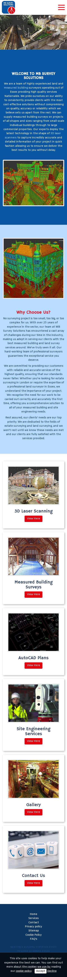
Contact (33, 922)
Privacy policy (33, 926)
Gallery (33, 805)
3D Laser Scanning (34, 511)
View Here (33, 518)
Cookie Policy (33, 935)
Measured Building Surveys (34, 584)
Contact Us (33, 875)
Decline (52, 971)
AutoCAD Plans (33, 658)
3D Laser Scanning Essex (33, 951)
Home (33, 914)
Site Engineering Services (33, 731)
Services (33, 918)
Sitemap (33, 931)
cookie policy (23, 971)
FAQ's (33, 939)
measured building (16, 88)
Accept (40, 971)
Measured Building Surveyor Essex (33, 947)
